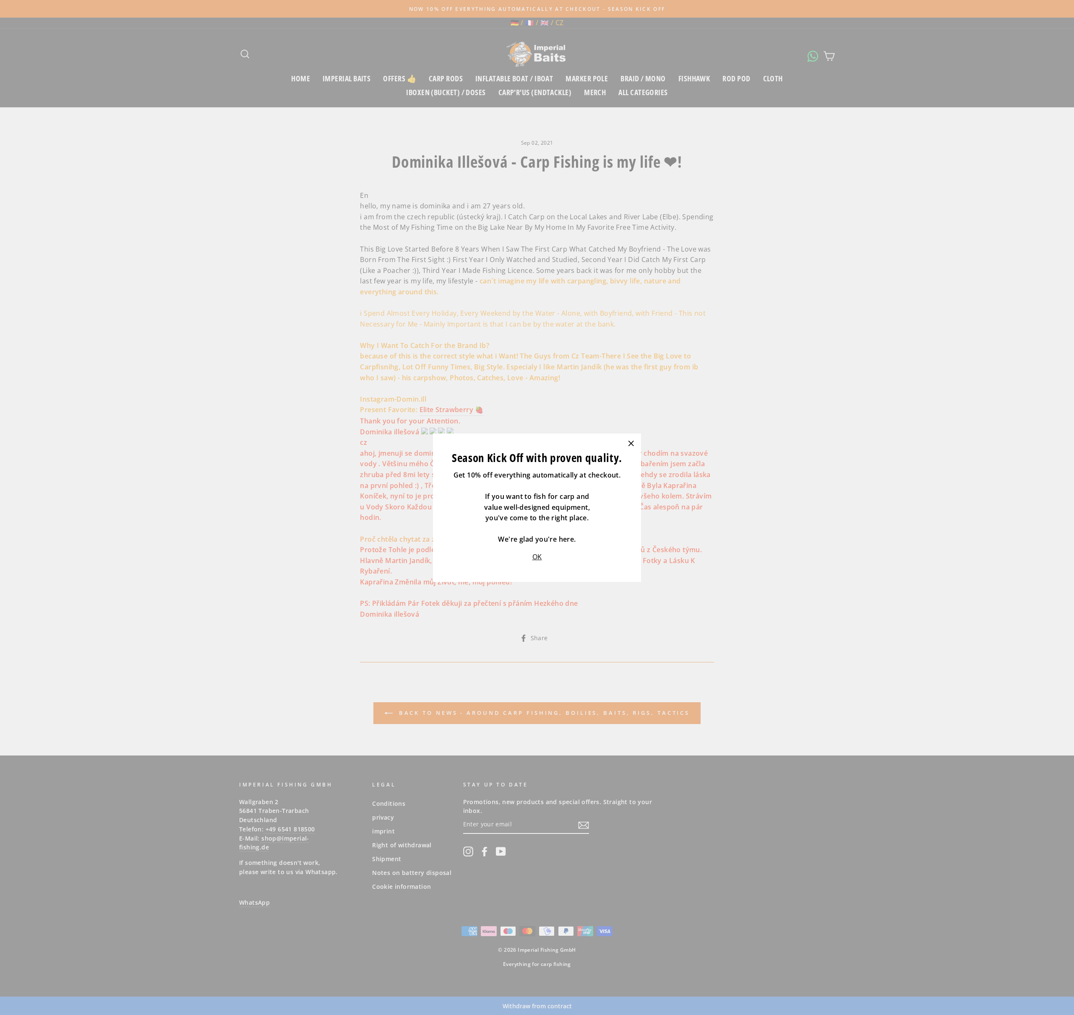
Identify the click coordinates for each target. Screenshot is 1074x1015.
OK (537, 556)
